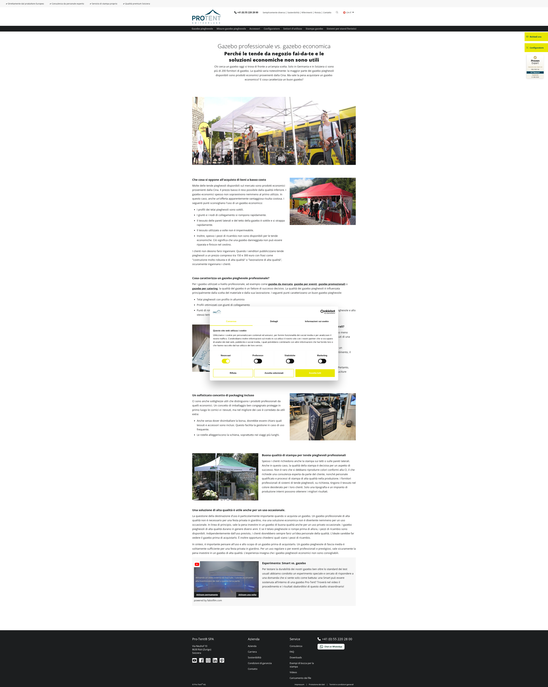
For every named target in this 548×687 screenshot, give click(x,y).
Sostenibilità (293, 12)
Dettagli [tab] (274, 321)
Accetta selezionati (274, 373)
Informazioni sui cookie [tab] (317, 321)
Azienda (252, 646)
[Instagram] (208, 661)
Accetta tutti (315, 373)
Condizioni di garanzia (260, 663)
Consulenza (296, 646)
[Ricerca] (337, 12)
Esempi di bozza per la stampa (302, 665)
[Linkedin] (215, 661)
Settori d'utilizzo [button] (292, 28)
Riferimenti (307, 12)
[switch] (258, 361)
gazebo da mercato (280, 284)
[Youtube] (194, 661)
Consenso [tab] (231, 321)
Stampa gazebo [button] (314, 28)
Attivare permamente (207, 594)
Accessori (254, 28)
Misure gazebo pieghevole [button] (231, 28)
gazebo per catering (205, 288)
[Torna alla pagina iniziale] (206, 16)
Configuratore (272, 28)
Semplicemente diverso (274, 12)
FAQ (292, 651)
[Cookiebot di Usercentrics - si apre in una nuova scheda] (322, 312)
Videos (293, 672)
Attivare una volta (247, 594)
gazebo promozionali (332, 284)
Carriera (252, 651)
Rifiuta (233, 373)
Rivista (318, 12)
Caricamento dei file (300, 678)
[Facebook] (201, 661)
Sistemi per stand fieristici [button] (341, 28)
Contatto (327, 12)
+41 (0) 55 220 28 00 (247, 12)
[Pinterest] (222, 661)
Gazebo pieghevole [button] (202, 28)
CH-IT (349, 12)
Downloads (296, 657)
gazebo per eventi (305, 284)
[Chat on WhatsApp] (337, 646)
